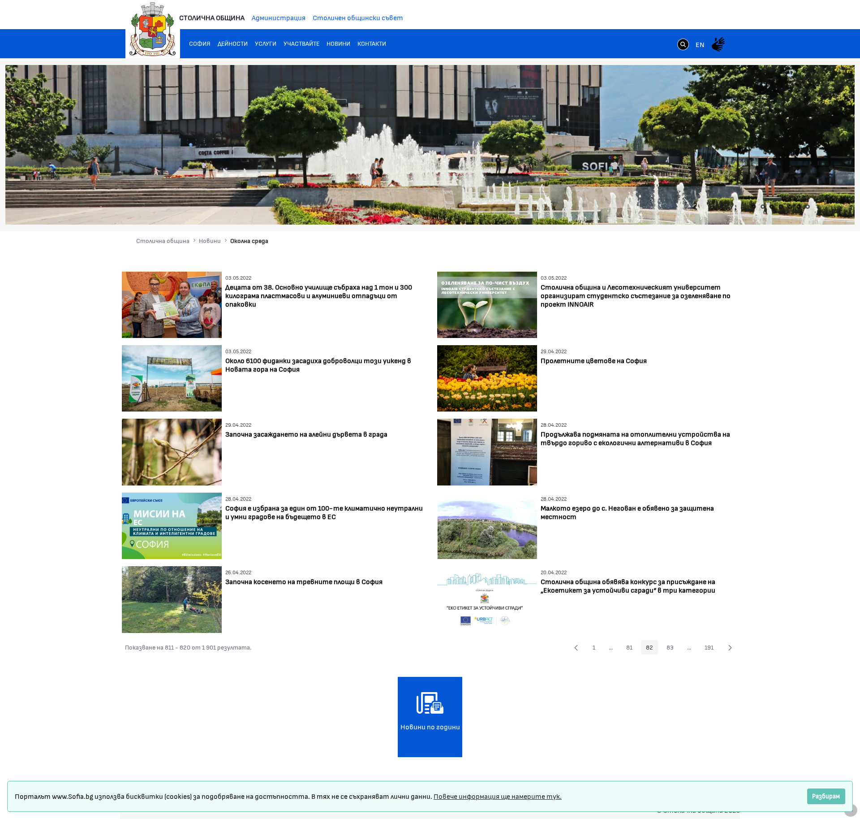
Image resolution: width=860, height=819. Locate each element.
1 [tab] (754, 206)
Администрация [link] (278, 17)
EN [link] (700, 44)
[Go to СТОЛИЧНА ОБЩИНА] (153, 29)
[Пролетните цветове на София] (487, 377)
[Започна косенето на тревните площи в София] (172, 598)
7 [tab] (807, 206)
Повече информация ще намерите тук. (498, 796)
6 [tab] (798, 206)
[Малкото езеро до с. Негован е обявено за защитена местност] (487, 524)
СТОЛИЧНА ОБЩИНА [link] (212, 17)
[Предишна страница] (576, 647)
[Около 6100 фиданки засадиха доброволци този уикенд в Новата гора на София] (172, 377)
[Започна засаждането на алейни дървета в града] (172, 451)
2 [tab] (763, 206)
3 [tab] (772, 206)
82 (652, 648)
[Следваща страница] (730, 647)
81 (631, 648)
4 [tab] (780, 206)
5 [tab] (789, 206)
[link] (683, 45)
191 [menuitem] (711, 648)
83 (672, 648)
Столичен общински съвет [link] (358, 17)
